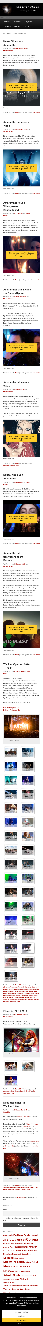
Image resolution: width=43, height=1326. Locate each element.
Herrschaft (20, 993)
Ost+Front (26, 1272)
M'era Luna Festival (30, 1262)
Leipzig (8, 1258)
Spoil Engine (14, 999)
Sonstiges (26, 26)
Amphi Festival (31, 1234)
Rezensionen (17, 22)
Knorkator (16, 995)
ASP (4, 1240)
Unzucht (16, 1289)
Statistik (24, 1279)
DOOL (31, 991)
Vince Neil (11, 1190)
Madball (5, 997)
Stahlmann (15, 1279)
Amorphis (21, 987)
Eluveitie (23, 1091)
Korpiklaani (24, 995)
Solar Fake (6, 1279)
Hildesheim (7, 1254)
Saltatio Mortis (11, 1275)
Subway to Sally (9, 1282)
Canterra (28, 987)
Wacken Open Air (23, 1117)
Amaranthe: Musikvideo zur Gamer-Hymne (17, 291)
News (17, 112)
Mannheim (11, 1266)
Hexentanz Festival (26, 1250)
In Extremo (28, 993)
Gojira (14, 993)
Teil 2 (12, 1146)
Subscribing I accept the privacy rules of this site (20, 1219)
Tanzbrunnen (33, 1285)
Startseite (7, 22)
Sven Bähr (6, 1112)
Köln (29, 1254)
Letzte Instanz (18, 1258)
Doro (35, 991)
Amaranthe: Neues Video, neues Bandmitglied (14, 206)
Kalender (17, 26)
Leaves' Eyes (33, 995)
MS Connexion (13, 1271)
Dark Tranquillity (14, 989)
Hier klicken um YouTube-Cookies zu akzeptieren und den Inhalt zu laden (21, 87)
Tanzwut (8, 1289)
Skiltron (32, 997)
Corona (32, 1239)
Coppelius (20, 1239)
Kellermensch (7, 995)
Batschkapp (15, 1091)
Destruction (24, 989)
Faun (11, 1247)
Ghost (10, 993)
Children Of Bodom (32, 1124)
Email (5, 1209)
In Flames (35, 993)
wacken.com (34, 1141)
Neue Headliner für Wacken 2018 (14, 1104)
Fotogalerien (29, 22)
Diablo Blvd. (32, 989)
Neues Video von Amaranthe (13, 43)
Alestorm (6, 987)
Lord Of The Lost (12, 1261)
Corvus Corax (8, 1243)
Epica (5, 993)
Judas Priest (27, 1126)
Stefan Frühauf (8, 51)
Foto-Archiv (7, 26)
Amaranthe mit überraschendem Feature (13, 556)
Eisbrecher (28, 1243)
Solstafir (6, 999)
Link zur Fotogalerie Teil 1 (11, 707)
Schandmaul (24, 1276)
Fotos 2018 (18, 985)
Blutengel (10, 1240)
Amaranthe (36, 112)
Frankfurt (29, 1091)
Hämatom (16, 1254)
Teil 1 (5, 1146)
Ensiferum (6, 1247)
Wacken (30, 999)
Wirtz (18, 1001)
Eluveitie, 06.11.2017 (15, 1011)
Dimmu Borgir (24, 991)
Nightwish (18, 997)
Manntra (11, 997)
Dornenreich (19, 1244)
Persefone (25, 997)
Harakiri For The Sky (9, 1251)
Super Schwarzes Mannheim (16, 1285)
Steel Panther (22, 999)
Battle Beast (15, 465)
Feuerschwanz (20, 1246)
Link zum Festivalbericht (11, 710)
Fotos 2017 (18, 1089)
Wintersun (13, 1001)
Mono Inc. (25, 1266)
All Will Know (17, 1234)
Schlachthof (32, 1276)
